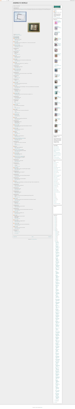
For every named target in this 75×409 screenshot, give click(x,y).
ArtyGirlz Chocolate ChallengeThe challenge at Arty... (57, 272)
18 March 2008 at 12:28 (17, 176)
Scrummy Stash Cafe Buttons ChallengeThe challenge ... (57, 397)
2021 (55, 216)
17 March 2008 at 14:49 (17, 54)
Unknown (15, 41)
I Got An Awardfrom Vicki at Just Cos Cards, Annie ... (57, 290)
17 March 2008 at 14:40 (17, 50)
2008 (55, 230)
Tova (14, 55)
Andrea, (56, 11)
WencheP (15, 82)
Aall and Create (56, 162)
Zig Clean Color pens (56, 203)
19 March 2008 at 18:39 (17, 203)
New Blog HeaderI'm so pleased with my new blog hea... (57, 388)
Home (32, 236)
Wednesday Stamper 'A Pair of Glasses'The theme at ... (57, 365)
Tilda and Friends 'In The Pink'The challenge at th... (57, 329)
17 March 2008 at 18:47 (17, 112)
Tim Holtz (55, 198)
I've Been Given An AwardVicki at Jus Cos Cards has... (57, 262)
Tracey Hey (55, 199)
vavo (14, 62)
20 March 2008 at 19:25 (17, 218)
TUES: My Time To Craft (57, 149)
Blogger (41, 407)
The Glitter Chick (57, 96)
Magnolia (55, 181)
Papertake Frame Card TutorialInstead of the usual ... (57, 341)
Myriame (15, 226)
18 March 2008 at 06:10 (17, 161)
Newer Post (15, 236)
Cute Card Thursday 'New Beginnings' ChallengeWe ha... (57, 325)
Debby (55, 59)
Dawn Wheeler (16, 38)
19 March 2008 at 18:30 (17, 200)
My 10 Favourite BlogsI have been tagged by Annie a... (57, 371)
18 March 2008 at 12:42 (17, 179)
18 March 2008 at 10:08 (17, 169)
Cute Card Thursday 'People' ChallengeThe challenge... (57, 259)
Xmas (54, 202)
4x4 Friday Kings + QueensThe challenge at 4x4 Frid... (57, 256)
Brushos (55, 163)
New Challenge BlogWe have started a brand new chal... (57, 335)
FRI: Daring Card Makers (57, 152)
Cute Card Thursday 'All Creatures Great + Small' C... (57, 296)
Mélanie (15, 198)
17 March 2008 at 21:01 (17, 126)
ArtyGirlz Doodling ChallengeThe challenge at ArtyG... (57, 303)
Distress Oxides (56, 172)
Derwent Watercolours (56, 167)
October (56, 233)
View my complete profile (57, 17)
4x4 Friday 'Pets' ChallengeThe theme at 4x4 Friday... (57, 357)
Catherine (15, 128)
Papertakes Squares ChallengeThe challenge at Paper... (57, 381)
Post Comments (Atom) (34, 239)
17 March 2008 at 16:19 (17, 84)
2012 (55, 226)
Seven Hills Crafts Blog (58, 85)
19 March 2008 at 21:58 (17, 213)
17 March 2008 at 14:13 (17, 40)
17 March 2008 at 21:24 (17, 136)
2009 (55, 229)
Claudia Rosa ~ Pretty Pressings (18, 149)
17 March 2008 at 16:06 (17, 77)
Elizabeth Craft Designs (57, 175)
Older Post (49, 236)
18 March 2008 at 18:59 (17, 189)
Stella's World (56, 129)
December (56, 231)
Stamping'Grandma (57, 107)
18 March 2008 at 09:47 (17, 166)
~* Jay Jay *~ (15, 223)
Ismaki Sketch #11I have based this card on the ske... (57, 310)
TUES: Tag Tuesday (56, 146)
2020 (55, 217)
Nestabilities (55, 185)
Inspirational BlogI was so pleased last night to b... (57, 332)
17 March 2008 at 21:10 (17, 133)
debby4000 (15, 167)
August (56, 235)
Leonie (15, 109)
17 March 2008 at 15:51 (17, 67)
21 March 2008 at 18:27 (17, 228)
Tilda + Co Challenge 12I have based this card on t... (57, 283)
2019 (55, 218)
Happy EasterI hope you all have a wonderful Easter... (57, 286)
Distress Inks (55, 171)
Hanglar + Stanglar (56, 176)
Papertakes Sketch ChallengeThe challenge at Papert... (57, 276)
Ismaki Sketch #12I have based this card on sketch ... (57, 280)
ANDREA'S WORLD (20, 3)
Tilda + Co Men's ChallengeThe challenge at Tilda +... (57, 347)
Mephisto (15, 104)
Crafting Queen (57, 26)
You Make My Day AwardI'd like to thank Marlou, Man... (57, 378)
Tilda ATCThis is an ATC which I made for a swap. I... (57, 319)
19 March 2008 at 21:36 (17, 210)
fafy (14, 131)
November (56, 232)
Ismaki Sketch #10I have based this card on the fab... (57, 344)
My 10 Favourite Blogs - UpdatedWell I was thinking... (57, 368)
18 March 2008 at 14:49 (17, 186)
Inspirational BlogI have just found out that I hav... (57, 360)
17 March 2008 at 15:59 (17, 74)
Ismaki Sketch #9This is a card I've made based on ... (57, 384)
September (56, 234)
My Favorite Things (56, 184)
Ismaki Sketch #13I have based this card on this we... (57, 246)
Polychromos (55, 189)
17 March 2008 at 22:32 (17, 148)
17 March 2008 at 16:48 (17, 87)
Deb (14, 146)
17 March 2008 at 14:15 (17, 43)
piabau (55, 48)
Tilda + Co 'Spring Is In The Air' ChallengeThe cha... (57, 391)
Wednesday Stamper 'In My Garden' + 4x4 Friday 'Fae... (57, 322)
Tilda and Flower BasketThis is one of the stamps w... (57, 362)
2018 (55, 219)
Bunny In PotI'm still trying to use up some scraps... (57, 354)
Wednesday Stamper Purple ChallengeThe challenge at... (57, 265)
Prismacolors (55, 190)
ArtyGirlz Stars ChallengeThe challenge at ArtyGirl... (57, 338)
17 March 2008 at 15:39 (17, 64)
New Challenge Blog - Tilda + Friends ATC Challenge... (57, 394)
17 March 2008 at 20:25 (17, 119)
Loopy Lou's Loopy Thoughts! (57, 79)
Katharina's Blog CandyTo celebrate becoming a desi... (57, 350)
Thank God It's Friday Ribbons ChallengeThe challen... (57, 293)
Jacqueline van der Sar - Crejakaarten (18, 156)
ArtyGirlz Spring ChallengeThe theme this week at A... (57, 375)
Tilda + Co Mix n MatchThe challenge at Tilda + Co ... (57, 249)
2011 (55, 227)
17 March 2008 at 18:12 (17, 98)
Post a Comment (16, 233)
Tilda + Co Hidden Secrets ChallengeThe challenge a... (57, 313)
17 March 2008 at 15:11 (17, 57)
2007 (55, 402)
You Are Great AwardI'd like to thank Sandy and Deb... (57, 316)
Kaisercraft (55, 177)
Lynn (55, 37)
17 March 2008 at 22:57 (17, 151)
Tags (54, 194)
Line (14, 117)
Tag (54, 193)
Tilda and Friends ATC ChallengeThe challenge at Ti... (57, 269)
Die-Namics (55, 168)
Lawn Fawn (55, 180)
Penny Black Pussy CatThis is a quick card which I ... (57, 253)
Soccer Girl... (59, 80)
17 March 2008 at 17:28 (17, 91)
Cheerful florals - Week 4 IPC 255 (59, 22)
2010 (55, 228)
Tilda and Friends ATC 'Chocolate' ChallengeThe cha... (57, 300)
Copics (54, 166)
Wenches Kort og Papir (58, 68)
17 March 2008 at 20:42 (17, 123)
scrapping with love (57, 118)
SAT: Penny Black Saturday (57, 158)
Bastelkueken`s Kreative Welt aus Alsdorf (19, 138)
